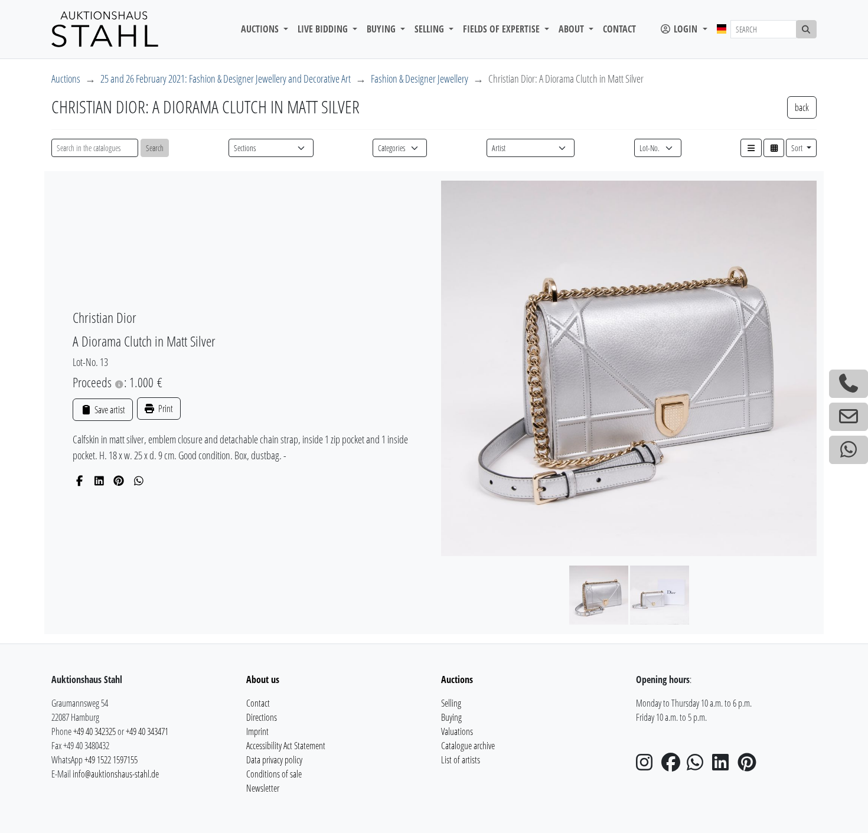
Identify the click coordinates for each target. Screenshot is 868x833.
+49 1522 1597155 (111, 759)
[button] (751, 148)
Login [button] (685, 28)
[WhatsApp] (139, 480)
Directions (261, 717)
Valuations (457, 731)
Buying (451, 717)
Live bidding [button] (324, 28)
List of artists (460, 759)
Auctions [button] (261, 28)
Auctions (65, 78)
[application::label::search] (806, 29)
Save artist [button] (108, 409)
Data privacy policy (274, 759)
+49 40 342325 (94, 731)
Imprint (257, 731)
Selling (451, 703)
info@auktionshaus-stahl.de (116, 773)
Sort (797, 147)
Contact (619, 28)
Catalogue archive (468, 745)
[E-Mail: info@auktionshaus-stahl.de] (848, 417)
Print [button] (164, 408)
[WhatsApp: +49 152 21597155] (848, 450)
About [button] (572, 28)
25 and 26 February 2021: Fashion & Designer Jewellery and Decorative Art (225, 78)
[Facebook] (79, 480)
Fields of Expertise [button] (502, 28)
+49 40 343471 (147, 731)
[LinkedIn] (99, 480)
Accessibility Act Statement (285, 745)
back (802, 107)
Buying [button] (382, 28)
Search (155, 147)
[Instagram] (648, 765)
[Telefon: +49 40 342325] (848, 384)
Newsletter (262, 788)
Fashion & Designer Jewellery (419, 78)
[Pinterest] (119, 480)
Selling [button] (430, 28)
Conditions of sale (274, 773)
